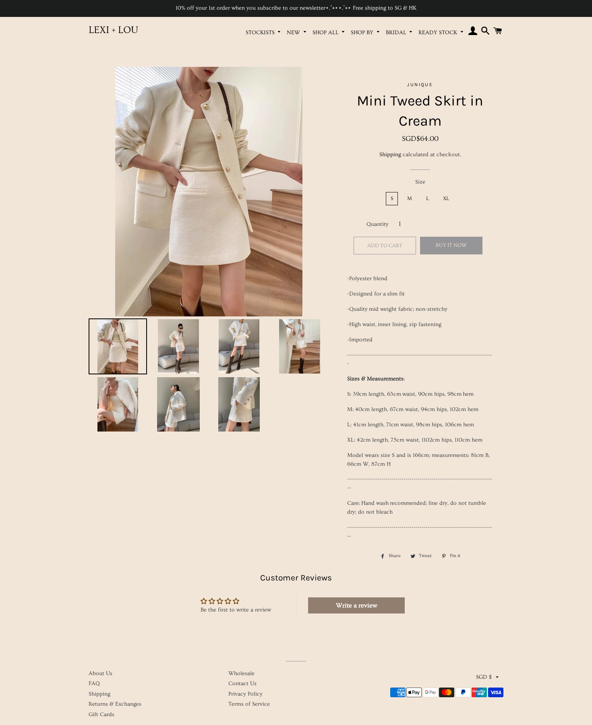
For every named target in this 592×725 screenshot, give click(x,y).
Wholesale (241, 673)
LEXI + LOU (113, 30)
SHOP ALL (326, 32)
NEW (294, 32)
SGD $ (484, 677)
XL (446, 198)
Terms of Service (249, 704)
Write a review (356, 605)
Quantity (377, 224)
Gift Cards (101, 714)
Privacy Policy (245, 694)
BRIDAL (397, 32)
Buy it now (451, 245)
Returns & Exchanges (115, 704)
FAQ (94, 683)
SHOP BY (363, 32)
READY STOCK (438, 32)
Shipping (390, 154)
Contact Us (242, 683)
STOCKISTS (261, 32)
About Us (100, 673)
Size (420, 182)
